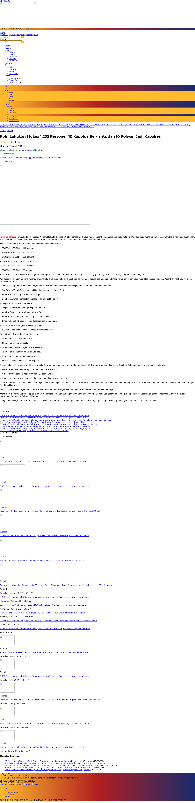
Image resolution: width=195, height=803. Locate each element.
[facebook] (4, 35)
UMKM (12, 54)
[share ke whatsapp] (20, 150)
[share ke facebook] (4, 150)
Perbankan (14, 56)
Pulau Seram (15, 80)
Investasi (13, 61)
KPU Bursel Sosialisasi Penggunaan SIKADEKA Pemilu (68, 125)
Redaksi (7, 790)
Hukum (8, 63)
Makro (12, 52)
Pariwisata (13, 74)
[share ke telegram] (29, 150)
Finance (8, 50)
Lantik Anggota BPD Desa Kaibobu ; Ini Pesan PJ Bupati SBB (66, 127)
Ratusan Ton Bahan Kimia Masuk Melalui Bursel (21, 125)
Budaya (12, 69)
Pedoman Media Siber (12, 792)
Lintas (7, 76)
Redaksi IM (5, 142)
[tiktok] (35, 35)
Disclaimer (8, 796)
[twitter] (12, 35)
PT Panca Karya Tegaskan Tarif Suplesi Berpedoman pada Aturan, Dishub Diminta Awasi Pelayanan (44, 652)
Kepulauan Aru (16, 82)
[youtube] (28, 35)
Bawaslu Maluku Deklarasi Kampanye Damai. (113, 125)
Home (7, 46)
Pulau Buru (14, 78)
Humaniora (10, 67)
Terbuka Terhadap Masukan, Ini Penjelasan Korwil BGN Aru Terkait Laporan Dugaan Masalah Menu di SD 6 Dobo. (51, 700)
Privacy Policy (9, 794)
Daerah (10, 131)
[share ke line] (35, 150)
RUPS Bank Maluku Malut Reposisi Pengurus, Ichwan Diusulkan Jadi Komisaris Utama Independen (44, 676)
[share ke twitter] (12, 150)
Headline (9, 48)
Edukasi (12, 71)
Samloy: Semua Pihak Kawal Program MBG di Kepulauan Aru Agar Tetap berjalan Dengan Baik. (43, 747)
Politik (7, 65)
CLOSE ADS (5, 1)
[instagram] (19, 35)
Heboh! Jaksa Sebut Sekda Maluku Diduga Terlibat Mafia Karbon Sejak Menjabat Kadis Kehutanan (44, 723)
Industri (12, 59)
